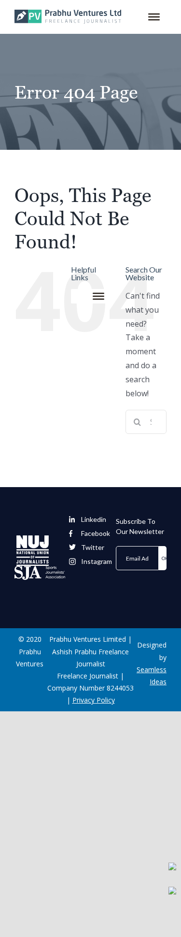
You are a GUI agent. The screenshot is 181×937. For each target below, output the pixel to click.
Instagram (96, 561)
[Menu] (154, 17)
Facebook (95, 533)
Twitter (92, 547)
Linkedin (93, 519)
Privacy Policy (93, 700)
